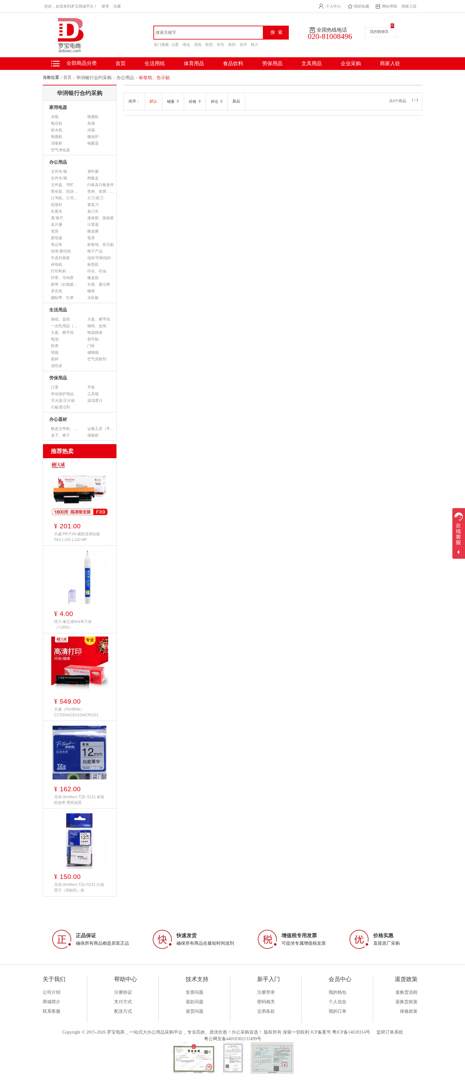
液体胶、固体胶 (100, 218)
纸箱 (55, 352)
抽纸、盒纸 (60, 319)
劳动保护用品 (62, 394)
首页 (67, 77)
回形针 (56, 204)
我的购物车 (379, 31)
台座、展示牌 (98, 284)
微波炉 (93, 136)
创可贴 (93, 339)
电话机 (56, 123)
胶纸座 (56, 238)
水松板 (93, 297)
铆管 (91, 291)
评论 (215, 101)
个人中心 (333, 6)
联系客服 (51, 1011)
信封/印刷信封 (99, 258)
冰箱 (55, 117)
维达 (186, 44)
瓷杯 (55, 359)
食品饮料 (233, 63)
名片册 (56, 224)
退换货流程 (406, 992)
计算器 (93, 224)
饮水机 (56, 130)
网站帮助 (389, 6)
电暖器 (93, 143)
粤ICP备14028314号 (351, 1032)
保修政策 (409, 1011)
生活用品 (58, 310)
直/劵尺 (57, 218)
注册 (117, 6)
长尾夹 (56, 211)
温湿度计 (94, 400)
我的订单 (337, 1011)
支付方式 (123, 1001)
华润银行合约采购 (94, 77)
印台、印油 (96, 271)
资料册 (93, 171)
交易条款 (266, 1011)
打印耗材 (58, 271)
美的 (232, 44)
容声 (243, 44)
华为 (220, 44)
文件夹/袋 (59, 171)
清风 (198, 44)
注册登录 (266, 992)
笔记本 (56, 244)
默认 (153, 101)
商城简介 (51, 1001)
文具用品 (311, 63)
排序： (134, 101)
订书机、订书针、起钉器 (72, 198)
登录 (105, 6)
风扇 (91, 123)
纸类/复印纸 (61, 251)
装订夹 (93, 211)
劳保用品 (272, 63)
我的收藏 (361, 6)
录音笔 (56, 291)
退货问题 (194, 1011)
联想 (209, 44)
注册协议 (123, 992)
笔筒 (55, 231)
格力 (254, 44)
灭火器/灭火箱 (63, 400)
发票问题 (194, 992)
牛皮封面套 (60, 258)
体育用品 (194, 63)
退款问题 (194, 1001)
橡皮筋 (93, 278)
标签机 (93, 264)
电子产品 (94, 251)
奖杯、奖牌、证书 (102, 191)
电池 (55, 339)
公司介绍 (51, 992)
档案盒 (93, 178)
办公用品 (125, 77)
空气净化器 (60, 150)
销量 (171, 101)
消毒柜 (56, 143)
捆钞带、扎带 (62, 297)
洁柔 (175, 44)
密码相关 (266, 1001)
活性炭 (56, 366)
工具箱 (93, 394)
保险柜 (93, 435)
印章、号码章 (62, 278)
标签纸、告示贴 (154, 77)
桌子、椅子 (60, 435)
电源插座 (94, 332)
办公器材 (58, 419)
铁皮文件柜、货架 (66, 428)
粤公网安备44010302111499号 (232, 1038)
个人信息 (337, 1001)
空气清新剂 (96, 359)
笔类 (91, 238)
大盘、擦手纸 (98, 319)
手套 (91, 387)
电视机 (93, 117)
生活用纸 (155, 63)
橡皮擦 (93, 231)
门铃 (91, 346)
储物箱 (93, 352)
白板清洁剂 (60, 407)
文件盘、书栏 (62, 185)
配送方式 (123, 1011)
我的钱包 (337, 992)
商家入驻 (409, 6)
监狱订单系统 (389, 1032)
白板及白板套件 (100, 185)
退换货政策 (406, 1001)
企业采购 (351, 63)
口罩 (55, 387)
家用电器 (58, 107)
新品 (236, 101)
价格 (193, 101)
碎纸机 (56, 264)
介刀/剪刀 (95, 198)
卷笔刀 (93, 204)
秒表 (55, 346)
